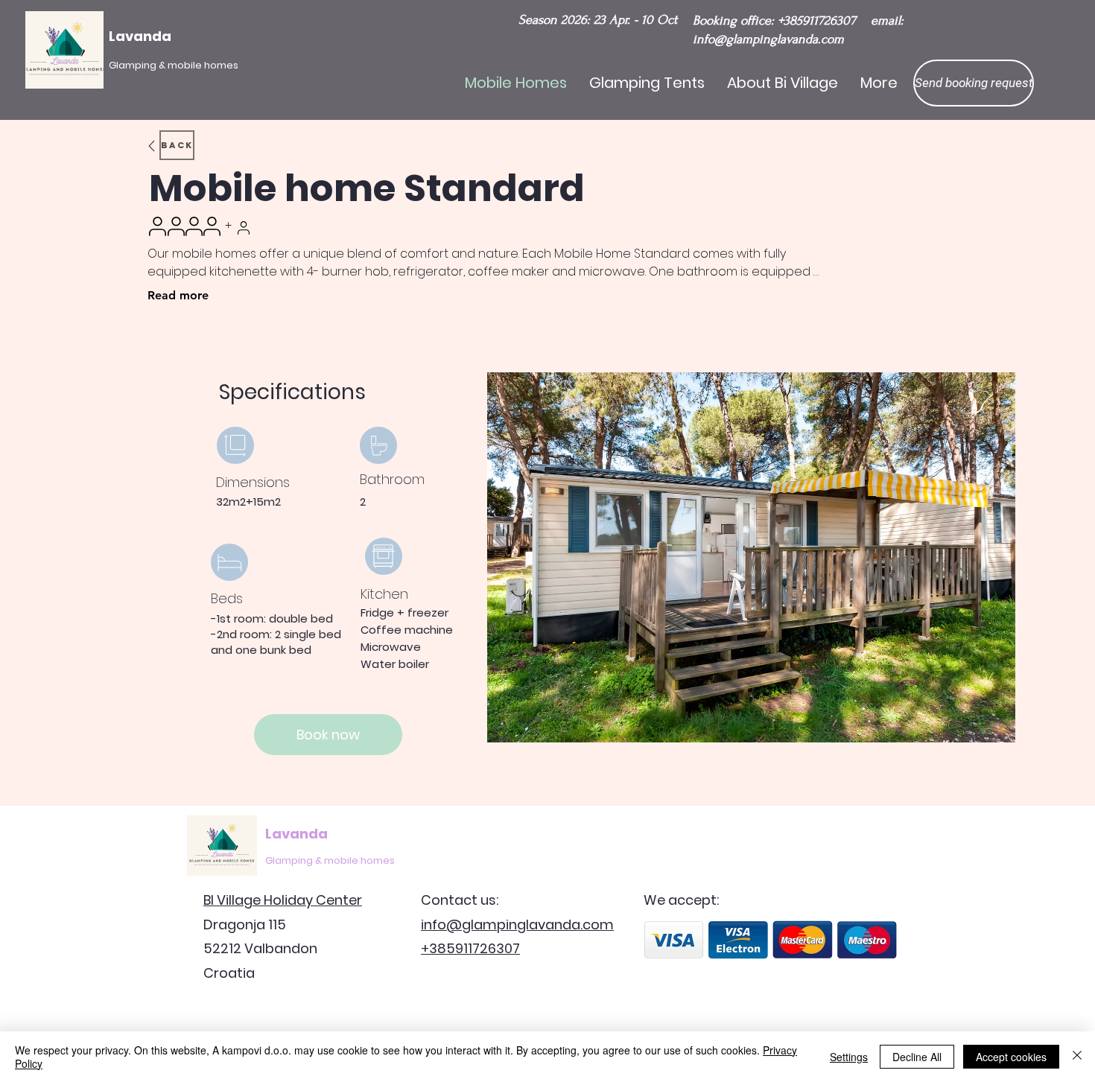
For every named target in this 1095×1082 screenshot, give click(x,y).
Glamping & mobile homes (330, 860)
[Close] (1077, 1056)
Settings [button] (849, 1056)
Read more (178, 295)
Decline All (917, 1056)
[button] (973, 83)
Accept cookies (1011, 1056)
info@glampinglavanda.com (768, 39)
